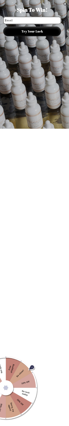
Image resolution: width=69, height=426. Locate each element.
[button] (65, 4)
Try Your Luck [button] (32, 31)
